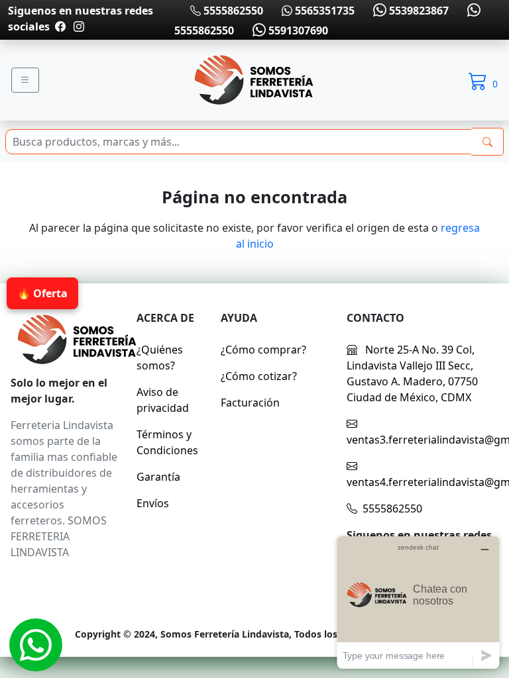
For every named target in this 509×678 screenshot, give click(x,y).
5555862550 (232, 10)
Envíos (153, 503)
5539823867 (417, 10)
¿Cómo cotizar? (259, 376)
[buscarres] (487, 142)
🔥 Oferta (42, 293)
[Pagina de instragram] (77, 26)
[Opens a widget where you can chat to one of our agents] (418, 602)
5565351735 (323, 10)
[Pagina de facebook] (60, 26)
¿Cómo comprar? (263, 349)
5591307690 (297, 30)
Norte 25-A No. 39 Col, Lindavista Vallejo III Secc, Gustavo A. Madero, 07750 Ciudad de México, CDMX (412, 373)
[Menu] (25, 80)
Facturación (250, 402)
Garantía (158, 476)
